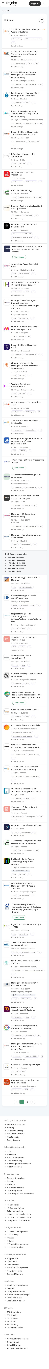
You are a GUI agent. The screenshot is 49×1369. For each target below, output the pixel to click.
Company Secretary (16, 1291)
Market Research (14, 1167)
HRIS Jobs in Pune (14, 571)
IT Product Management (18, 1244)
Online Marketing (14, 1160)
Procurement (13, 1264)
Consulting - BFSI (14, 1190)
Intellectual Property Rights (19, 1294)
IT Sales (10, 1241)
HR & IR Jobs (9, 1200)
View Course (19, 257)
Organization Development (19, 1214)
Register (35, 3)
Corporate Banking (15, 1130)
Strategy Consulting (15, 1178)
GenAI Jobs (9, 1334)
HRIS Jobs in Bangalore (16, 560)
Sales (9, 1151)
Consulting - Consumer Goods (20, 1193)
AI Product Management (18, 1339)
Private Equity (13, 1137)
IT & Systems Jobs (12, 1227)
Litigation (11, 1288)
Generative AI (13, 1342)
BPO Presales (12, 1318)
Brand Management (16, 1157)
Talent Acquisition (15, 1211)
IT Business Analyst (15, 1247)
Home (4, 11)
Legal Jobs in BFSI (14, 1297)
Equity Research (14, 1140)
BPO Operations (14, 1312)
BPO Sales (11, 1321)
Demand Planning (15, 1274)
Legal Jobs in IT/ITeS (16, 1301)
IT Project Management (17, 1231)
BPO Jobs (8, 1308)
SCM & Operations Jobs (15, 1254)
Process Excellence (15, 1187)
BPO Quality (12, 1315)
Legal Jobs (9, 1281)
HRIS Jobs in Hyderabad (17, 566)
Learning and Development (19, 1217)
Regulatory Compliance (17, 1285)
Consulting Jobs (11, 1174)
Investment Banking (15, 1134)
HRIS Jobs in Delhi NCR (16, 563)
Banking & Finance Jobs (15, 1120)
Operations (12, 1261)
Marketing (11, 1154)
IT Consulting (12, 1235)
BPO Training (12, 1324)
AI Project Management (17, 1348)
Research (11, 1181)
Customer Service (15, 1327)
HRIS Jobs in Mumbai (16, 557)
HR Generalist (13, 1205)
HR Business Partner (15, 1208)
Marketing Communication (19, 1163)
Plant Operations (14, 1271)
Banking (10, 1127)
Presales (10, 1238)
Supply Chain (12, 1258)
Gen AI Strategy (14, 1345)
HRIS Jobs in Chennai (16, 568)
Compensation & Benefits (18, 1220)
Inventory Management (17, 1268)
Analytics (11, 1184)
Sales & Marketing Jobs (15, 1147)
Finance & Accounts (16, 1124)
